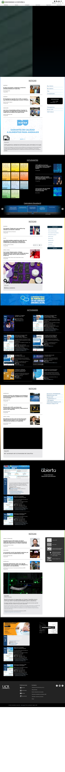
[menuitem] (53, 3)
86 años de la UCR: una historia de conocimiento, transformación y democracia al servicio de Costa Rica (15, 408)
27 (23, 212)
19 (12, 212)
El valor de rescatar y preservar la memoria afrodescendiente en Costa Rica (14, 88)
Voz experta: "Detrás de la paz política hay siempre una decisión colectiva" (14, 229)
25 (20, 212)
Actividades (32, 310)
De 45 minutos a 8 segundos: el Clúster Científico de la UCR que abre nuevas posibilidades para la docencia (20, 600)
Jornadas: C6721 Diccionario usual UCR (20, 355)
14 (5, 212)
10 (0, 212)
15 (7, 212)
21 (15, 212)
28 (24, 212)
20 (13, 212)
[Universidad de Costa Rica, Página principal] (13, 2)
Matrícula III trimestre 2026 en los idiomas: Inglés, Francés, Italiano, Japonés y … (21, 336)
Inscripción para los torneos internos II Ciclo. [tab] (23, 207)
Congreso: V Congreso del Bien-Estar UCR (20, 316)
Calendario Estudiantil (32, 203)
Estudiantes (32, 160)
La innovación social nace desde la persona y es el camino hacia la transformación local (15, 553)
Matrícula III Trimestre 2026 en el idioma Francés (20, 497)
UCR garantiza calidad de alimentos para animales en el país (22, 144)
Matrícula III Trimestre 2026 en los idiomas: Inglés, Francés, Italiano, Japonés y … (50, 316)
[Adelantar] (62, 209)
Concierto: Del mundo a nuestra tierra (49, 355)
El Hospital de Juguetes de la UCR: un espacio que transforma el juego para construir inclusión (16, 99)
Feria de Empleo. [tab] (52, 207)
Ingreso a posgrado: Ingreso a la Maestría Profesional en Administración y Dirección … (15, 638)
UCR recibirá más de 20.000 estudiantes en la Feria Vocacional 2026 (42, 189)
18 (11, 212)
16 (8, 212)
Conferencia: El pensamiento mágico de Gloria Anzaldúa (50, 370)
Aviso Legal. (23, 705)
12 (3, 212)
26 (21, 212)
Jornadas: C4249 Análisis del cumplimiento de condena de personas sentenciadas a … (50, 336)
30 (27, 212)
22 (16, 212)
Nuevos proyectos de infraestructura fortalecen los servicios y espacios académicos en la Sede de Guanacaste (15, 396)
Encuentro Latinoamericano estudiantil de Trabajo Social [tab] (42, 208)
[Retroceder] (2, 209)
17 (9, 212)
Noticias (32, 80)
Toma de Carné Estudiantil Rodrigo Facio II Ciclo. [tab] (32, 208)
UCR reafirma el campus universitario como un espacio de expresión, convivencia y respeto (43, 166)
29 (25, 212)
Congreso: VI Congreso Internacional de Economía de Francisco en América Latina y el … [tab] (13, 208)
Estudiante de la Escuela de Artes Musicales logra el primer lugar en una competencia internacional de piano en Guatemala (14, 419)
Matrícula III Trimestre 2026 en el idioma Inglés (14, 480)
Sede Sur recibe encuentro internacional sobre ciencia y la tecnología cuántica (43, 178)
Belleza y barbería (9, 287)
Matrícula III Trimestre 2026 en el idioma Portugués (20, 514)
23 (17, 212)
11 (40, 212)
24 (19, 212)
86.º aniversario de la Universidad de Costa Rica (18, 453)
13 (4, 212)
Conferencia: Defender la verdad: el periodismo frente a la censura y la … (20, 370)
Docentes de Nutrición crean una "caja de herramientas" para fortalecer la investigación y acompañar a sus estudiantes (15, 564)
